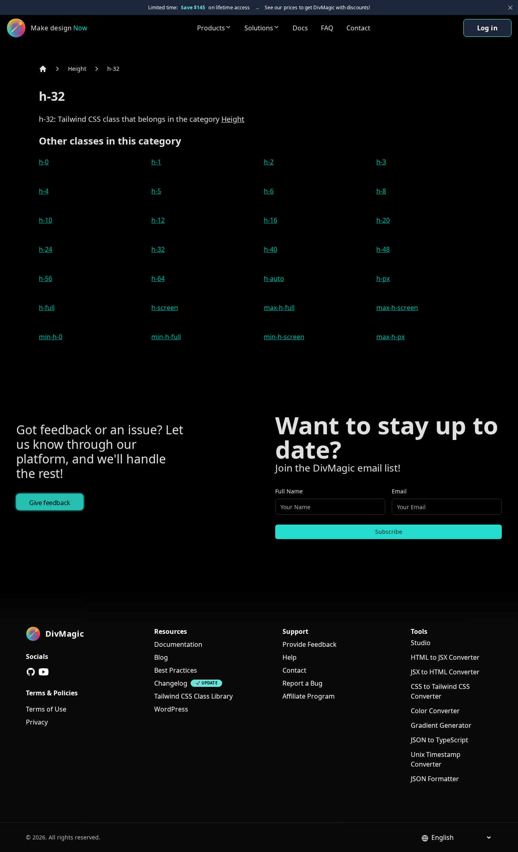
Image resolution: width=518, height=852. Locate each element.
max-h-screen (397, 307)
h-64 (158, 278)
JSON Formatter (435, 778)
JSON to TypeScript (439, 739)
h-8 (381, 191)
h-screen (164, 307)
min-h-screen (284, 336)
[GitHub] (31, 672)
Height (77, 68)
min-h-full (166, 336)
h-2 (269, 161)
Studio (421, 642)
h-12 (158, 220)
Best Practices (175, 670)
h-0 (44, 161)
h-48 (383, 249)
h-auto (274, 278)
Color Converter (435, 710)
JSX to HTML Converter (445, 671)
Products (211, 27)
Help (289, 657)
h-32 (113, 68)
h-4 (44, 191)
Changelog (170, 683)
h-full (47, 307)
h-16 (270, 220)
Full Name (289, 491)
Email (399, 491)
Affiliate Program (308, 696)
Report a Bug (302, 683)
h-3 (381, 161)
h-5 (156, 191)
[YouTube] (43, 672)
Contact (358, 27)
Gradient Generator (441, 725)
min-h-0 (50, 336)
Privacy (37, 722)
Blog (161, 657)
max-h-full (279, 307)
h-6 (269, 191)
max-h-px (390, 336)
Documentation (178, 644)
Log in (487, 27)
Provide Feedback (309, 644)
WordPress (171, 709)
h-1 (156, 161)
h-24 (45, 249)
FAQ (327, 27)
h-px (383, 278)
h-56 (45, 278)
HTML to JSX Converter (445, 657)
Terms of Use (46, 709)
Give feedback (49, 502)
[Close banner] (510, 7)
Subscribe (388, 531)
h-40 (270, 249)
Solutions (258, 27)
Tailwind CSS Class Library (193, 696)
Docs (300, 27)
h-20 (383, 220)
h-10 (45, 220)
